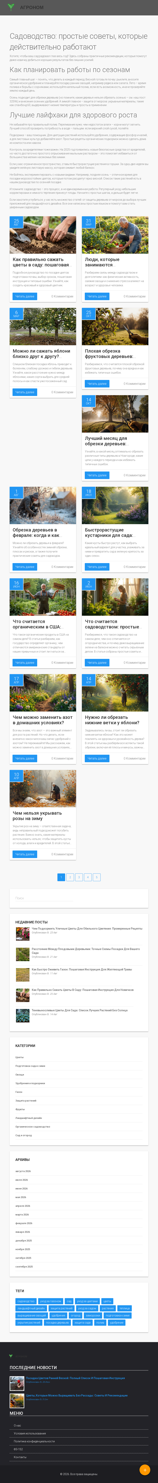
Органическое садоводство (32, 1126)
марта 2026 (22, 1214)
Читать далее (24, 296)
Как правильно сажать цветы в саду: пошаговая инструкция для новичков (42, 265)
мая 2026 (20, 1197)
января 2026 (22, 1231)
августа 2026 (23, 1171)
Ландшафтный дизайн (28, 1118)
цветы (107, 1301)
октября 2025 (23, 1257)
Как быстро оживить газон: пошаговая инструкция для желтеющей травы (82, 969)
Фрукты (20, 1109)
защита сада (83, 1322)
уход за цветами (87, 1301)
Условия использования (30, 1433)
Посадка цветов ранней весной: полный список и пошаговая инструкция (75, 1378)
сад (69, 1301)
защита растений (61, 1308)
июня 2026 (21, 1188)
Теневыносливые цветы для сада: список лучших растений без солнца (80, 1010)
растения (108, 1308)
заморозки (93, 1315)
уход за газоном (50, 1301)
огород (75, 1315)
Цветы (19, 1057)
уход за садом (87, 1308)
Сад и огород (23, 1135)
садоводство (26, 1301)
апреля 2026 (22, 1205)
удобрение (116, 1322)
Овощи (19, 1074)
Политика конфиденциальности (34, 1441)
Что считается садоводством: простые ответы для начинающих (113, 627)
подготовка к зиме (117, 1315)
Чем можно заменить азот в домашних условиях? (43, 720)
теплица (124, 1308)
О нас (17, 1425)
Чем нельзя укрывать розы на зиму (37, 815)
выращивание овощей (32, 1315)
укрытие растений (29, 1322)
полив (100, 1322)
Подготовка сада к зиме (30, 1065)
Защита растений (25, 1100)
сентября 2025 (24, 1266)
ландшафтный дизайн (31, 1308)
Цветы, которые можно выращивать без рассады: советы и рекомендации (77, 1395)
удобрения (58, 1315)
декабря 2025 (23, 1240)
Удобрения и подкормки (30, 1083)
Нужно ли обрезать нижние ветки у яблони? (112, 720)
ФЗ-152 (18, 1449)
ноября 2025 (22, 1249)
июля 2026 (21, 1179)
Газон (18, 1092)
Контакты (20, 1457)
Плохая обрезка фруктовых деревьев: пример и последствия (110, 356)
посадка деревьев (57, 1322)
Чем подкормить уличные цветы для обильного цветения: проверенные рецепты (87, 928)
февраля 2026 (23, 1223)
